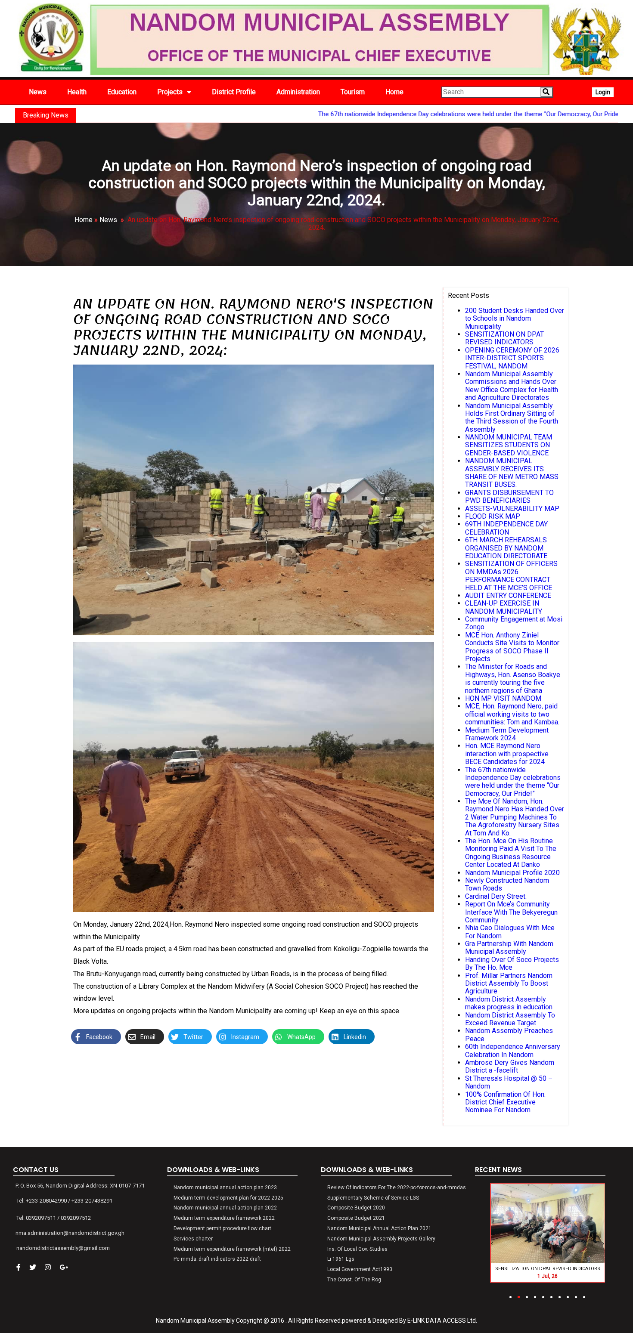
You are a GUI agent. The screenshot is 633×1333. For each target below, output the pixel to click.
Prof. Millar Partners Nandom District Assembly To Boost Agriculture (508, 983)
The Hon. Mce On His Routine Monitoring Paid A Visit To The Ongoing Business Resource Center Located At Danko (510, 853)
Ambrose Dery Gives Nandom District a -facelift (509, 1066)
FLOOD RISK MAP (492, 516)
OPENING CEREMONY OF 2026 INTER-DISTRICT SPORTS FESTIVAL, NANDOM (512, 358)
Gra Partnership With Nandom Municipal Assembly (509, 948)
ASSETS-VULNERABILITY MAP (512, 508)
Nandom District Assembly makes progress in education (508, 1003)
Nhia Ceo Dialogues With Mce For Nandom (510, 932)
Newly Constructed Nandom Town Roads (507, 884)
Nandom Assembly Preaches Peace (509, 1034)
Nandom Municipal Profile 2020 (512, 873)
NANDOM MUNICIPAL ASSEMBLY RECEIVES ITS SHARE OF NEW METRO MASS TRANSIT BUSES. (512, 473)
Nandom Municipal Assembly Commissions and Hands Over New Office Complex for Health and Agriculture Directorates (511, 386)
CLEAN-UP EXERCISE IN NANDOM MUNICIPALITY (503, 607)
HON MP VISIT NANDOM (503, 698)
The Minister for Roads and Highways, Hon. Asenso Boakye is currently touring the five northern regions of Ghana (512, 678)
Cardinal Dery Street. (496, 896)
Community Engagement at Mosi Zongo (513, 623)
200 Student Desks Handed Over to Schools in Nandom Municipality (514, 318)
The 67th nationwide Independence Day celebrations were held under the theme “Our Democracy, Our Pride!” (513, 782)
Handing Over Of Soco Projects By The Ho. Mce (512, 963)
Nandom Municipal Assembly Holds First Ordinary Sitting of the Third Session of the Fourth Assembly (511, 417)
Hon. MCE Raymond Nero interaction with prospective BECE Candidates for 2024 (507, 754)
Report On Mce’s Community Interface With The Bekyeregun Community (511, 912)
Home (83, 220)
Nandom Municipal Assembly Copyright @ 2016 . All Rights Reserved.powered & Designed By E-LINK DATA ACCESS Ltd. (316, 1320)
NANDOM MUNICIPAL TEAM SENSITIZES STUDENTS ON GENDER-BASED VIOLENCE (508, 445)
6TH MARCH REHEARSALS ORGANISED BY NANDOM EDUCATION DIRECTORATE (506, 548)
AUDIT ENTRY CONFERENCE (508, 595)
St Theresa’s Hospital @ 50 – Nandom (508, 1082)
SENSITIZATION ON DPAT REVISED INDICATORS (504, 338)
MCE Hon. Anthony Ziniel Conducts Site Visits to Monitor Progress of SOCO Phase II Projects (512, 647)
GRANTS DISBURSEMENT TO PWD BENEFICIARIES (509, 496)
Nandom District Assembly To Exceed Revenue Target (510, 1019)
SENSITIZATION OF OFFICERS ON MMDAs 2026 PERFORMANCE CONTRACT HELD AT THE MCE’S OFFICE (511, 575)
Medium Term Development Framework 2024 (507, 734)
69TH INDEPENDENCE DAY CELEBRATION (506, 528)
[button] (510, 1297)
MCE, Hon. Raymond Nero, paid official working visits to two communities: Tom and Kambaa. (512, 714)
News (108, 220)
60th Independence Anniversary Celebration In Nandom (512, 1050)
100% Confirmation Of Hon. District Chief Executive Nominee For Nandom (505, 1102)
